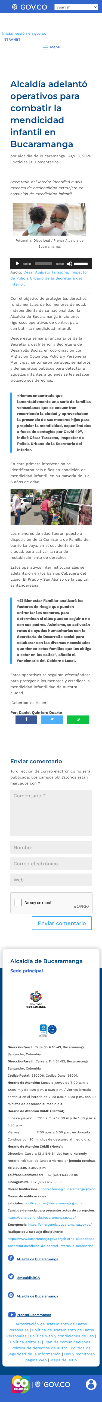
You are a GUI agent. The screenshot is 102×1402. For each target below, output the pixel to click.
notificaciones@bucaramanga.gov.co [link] (53, 1203)
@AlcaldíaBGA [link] (28, 1278)
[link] (29, 10)
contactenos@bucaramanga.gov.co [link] (68, 1189)
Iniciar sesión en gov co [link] (24, 33)
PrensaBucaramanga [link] (34, 1315)
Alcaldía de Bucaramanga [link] (41, 156)
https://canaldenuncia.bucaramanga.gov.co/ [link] (42, 1217)
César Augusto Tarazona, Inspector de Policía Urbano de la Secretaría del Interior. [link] (49, 278)
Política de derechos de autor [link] (39, 1348)
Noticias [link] (20, 162)
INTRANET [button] (11, 39)
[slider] (81, 263)
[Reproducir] (17, 263)
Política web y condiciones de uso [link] (62, 1336)
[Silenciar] (69, 263)
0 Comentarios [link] (44, 162)
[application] (51, 263)
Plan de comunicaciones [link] (67, 1342)
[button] (88, 47)
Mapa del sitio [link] (63, 1360)
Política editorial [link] (25, 1342)
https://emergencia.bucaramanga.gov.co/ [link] (60, 1224)
